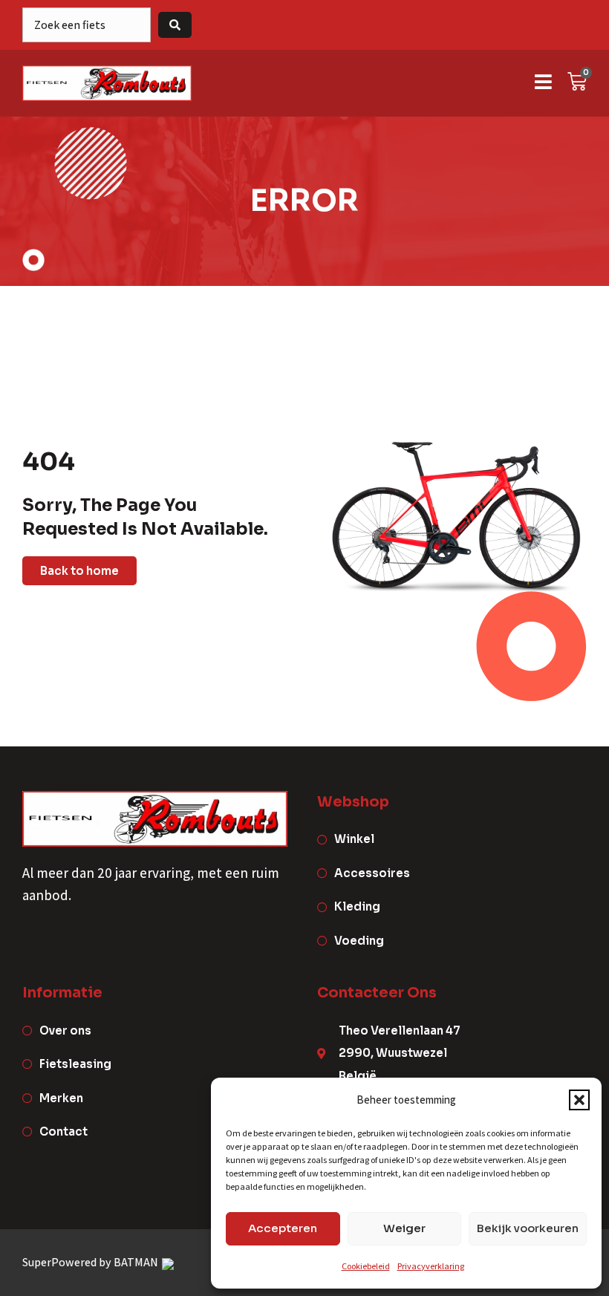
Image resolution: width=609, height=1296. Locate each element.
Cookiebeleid (366, 1265)
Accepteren (282, 1228)
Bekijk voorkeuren (528, 1228)
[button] (579, 1100)
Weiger (404, 1228)
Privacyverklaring (430, 1265)
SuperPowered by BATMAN (91, 1262)
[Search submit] (175, 25)
